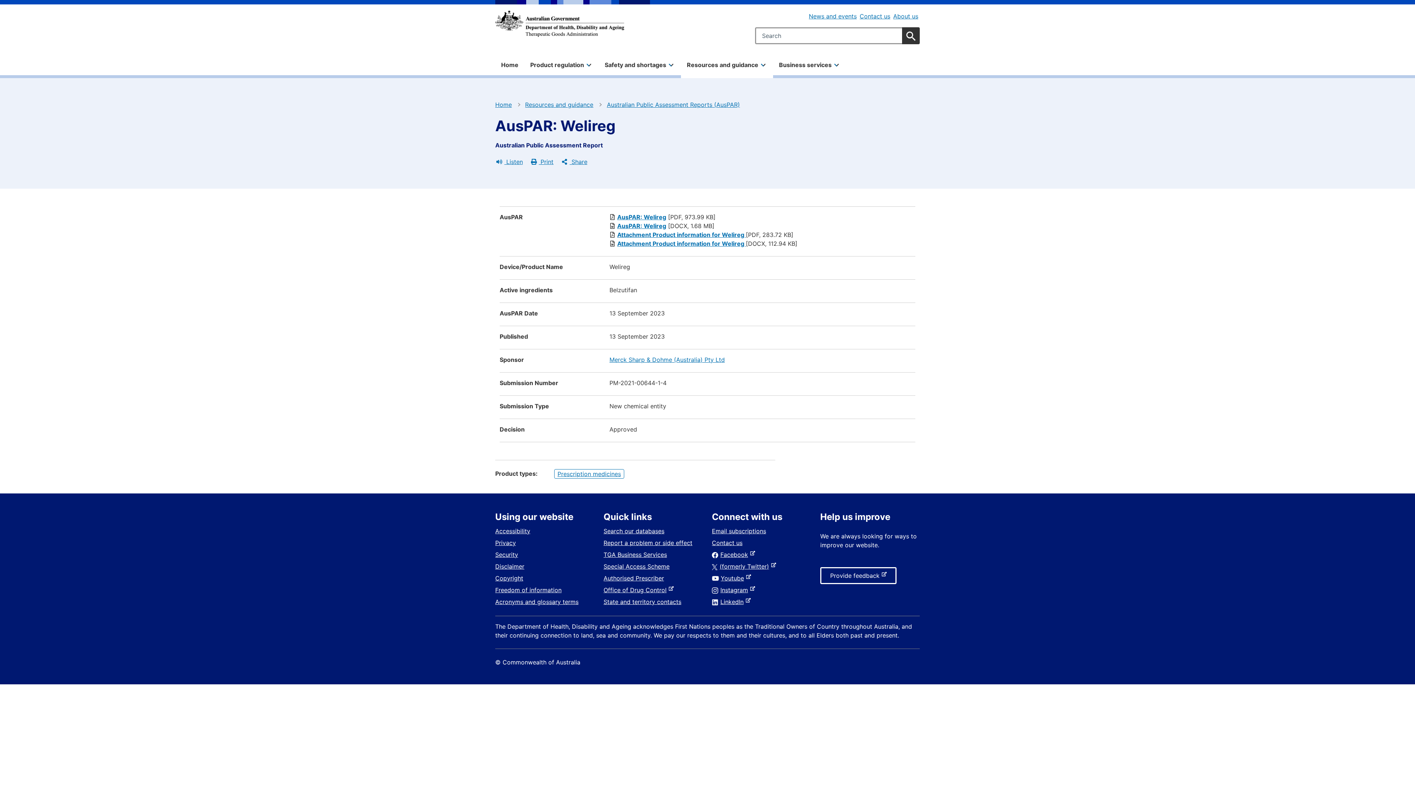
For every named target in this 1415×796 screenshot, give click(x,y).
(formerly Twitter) (746, 566)
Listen (513, 161)
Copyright (509, 578)
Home (509, 65)
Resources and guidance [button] (722, 65)
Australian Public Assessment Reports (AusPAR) (673, 104)
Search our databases (634, 531)
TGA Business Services (635, 554)
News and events (833, 16)
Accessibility (512, 531)
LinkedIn (733, 601)
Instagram (735, 590)
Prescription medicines (589, 474)
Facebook (735, 554)
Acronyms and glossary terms (537, 601)
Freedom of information (528, 590)
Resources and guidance (559, 104)
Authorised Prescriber (634, 578)
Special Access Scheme (637, 566)
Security (506, 554)
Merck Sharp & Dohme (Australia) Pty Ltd (667, 359)
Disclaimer (509, 566)
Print (546, 161)
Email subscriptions (739, 531)
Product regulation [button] (557, 65)
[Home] (559, 23)
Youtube (734, 578)
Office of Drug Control (637, 590)
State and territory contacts (642, 601)
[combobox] (837, 35)
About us (905, 16)
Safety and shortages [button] (635, 65)
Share (578, 161)
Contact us (875, 16)
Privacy (505, 543)
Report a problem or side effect (648, 543)
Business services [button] (805, 65)
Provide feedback (856, 578)
